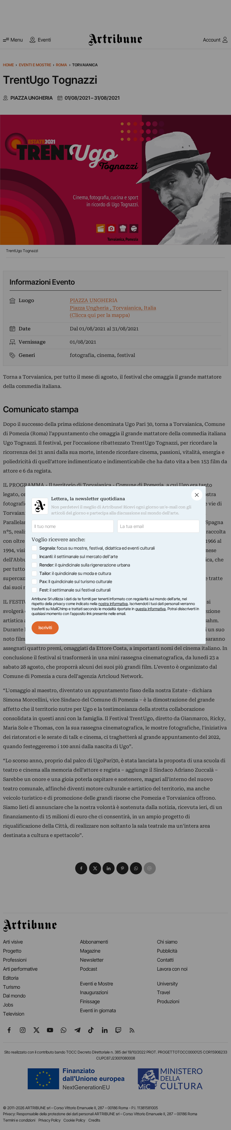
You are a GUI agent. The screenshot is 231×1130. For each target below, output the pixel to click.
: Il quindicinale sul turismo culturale (75, 581)
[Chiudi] (196, 494)
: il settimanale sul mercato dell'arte (78, 556)
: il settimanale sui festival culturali (75, 589)
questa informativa (150, 609)
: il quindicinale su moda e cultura (75, 573)
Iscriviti (45, 627)
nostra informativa (113, 603)
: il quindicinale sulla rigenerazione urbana (84, 564)
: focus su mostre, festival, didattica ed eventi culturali (97, 548)
